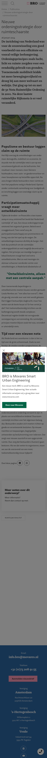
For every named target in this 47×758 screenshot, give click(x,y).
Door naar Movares (14, 405)
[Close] (3, 350)
